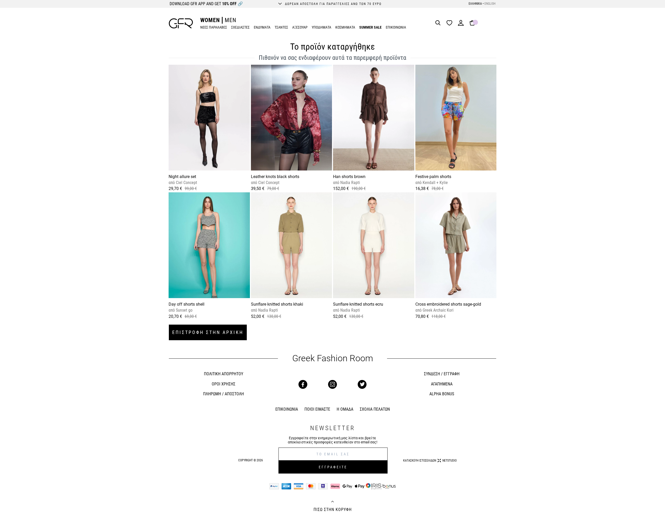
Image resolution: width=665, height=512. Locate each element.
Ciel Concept (186, 182)
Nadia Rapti (349, 182)
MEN (230, 20)
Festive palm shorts (433, 176)
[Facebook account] (302, 384)
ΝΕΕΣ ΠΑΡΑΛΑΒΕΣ (213, 27)
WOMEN (210, 20)
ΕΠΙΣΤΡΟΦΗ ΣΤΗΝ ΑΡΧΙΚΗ (207, 332)
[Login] (461, 24)
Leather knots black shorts (275, 176)
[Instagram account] (332, 384)
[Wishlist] (450, 23)
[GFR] (181, 23)
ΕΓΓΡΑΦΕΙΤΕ (333, 467)
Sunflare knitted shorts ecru (358, 304)
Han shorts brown (349, 176)
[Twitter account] (362, 384)
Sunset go (183, 310)
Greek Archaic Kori (438, 310)
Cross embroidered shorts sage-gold (448, 304)
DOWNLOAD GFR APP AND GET (206, 3)
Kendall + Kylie (435, 182)
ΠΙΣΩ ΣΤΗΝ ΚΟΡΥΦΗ (333, 509)
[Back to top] (332, 502)
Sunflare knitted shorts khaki (277, 304)
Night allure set (182, 176)
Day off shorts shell (186, 304)
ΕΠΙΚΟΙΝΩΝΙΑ (396, 27)
